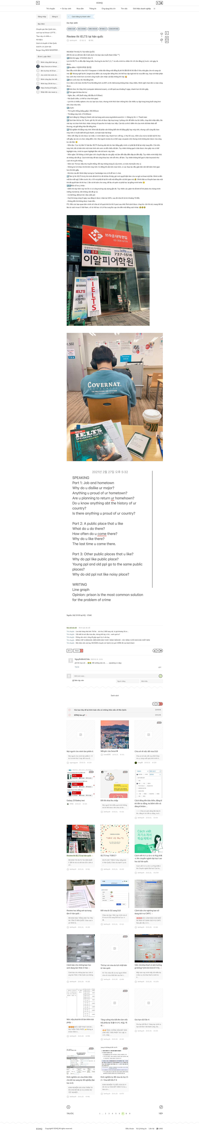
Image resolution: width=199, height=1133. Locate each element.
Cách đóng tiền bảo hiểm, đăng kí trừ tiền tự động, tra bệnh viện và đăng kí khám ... (148, 803)
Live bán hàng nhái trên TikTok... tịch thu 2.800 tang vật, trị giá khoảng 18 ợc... (102, 631)
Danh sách (115, 695)
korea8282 (107, 754)
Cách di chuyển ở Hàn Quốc (46, 43)
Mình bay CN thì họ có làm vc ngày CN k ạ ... (57, 83)
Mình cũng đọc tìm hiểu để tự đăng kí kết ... (57, 79)
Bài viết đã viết (72, 628)
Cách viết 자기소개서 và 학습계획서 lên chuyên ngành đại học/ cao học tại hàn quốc (148, 858)
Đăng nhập (42, 17)
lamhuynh (73, 40)
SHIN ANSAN (92, 29)
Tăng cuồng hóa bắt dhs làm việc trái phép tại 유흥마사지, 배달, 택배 (114, 1023)
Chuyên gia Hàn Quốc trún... (46, 29)
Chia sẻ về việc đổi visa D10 (146, 751)
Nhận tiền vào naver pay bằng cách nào (55, 92)
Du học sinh (72, 23)
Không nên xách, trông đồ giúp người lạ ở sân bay (93, 637)
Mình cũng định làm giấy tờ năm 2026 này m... (58, 62)
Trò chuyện (70, 631)
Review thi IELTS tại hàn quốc (85, 36)
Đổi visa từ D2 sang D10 (111, 911)
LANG (160, 1129)
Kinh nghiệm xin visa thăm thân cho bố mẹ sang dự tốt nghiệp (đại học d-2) (81, 1080)
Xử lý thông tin (141, 1129)
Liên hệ (151, 1129)
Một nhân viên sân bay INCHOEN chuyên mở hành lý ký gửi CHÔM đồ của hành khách (105, 643)
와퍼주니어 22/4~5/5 (43, 47)
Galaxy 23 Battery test (76, 800)
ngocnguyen (74, 763)
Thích (78, 651)
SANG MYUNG (114, 29)
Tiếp (161, 1114)
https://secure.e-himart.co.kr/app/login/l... (56, 66)
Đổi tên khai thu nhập (109, 800)
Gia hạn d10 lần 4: (142, 1020)
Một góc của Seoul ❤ (109, 751)
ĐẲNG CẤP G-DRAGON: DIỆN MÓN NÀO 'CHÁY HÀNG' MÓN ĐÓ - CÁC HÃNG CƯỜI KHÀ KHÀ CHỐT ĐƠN (113, 640)
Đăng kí (55, 17)
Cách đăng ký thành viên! (81, 17)
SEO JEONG (82, 29)
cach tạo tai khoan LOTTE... (46, 33)
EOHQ (100, 3)
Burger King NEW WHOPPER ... (47, 50)
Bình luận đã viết (84, 628)
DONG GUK (71, 29)
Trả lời (77, 667)
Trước (70, 1114)
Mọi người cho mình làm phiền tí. (80, 751)
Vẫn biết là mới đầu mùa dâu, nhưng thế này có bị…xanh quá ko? (98, 634)
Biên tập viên (79, 680)
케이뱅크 (39, 40)
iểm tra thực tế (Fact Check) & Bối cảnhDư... (57, 71)
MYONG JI (103, 29)
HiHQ (71, 804)
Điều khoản (130, 1129)
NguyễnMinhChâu (82, 659)
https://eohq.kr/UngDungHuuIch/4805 (54, 88)
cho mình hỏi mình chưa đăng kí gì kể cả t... (57, 75)
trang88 (140, 763)
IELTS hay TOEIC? (108, 856)
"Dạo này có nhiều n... (44, 36)
